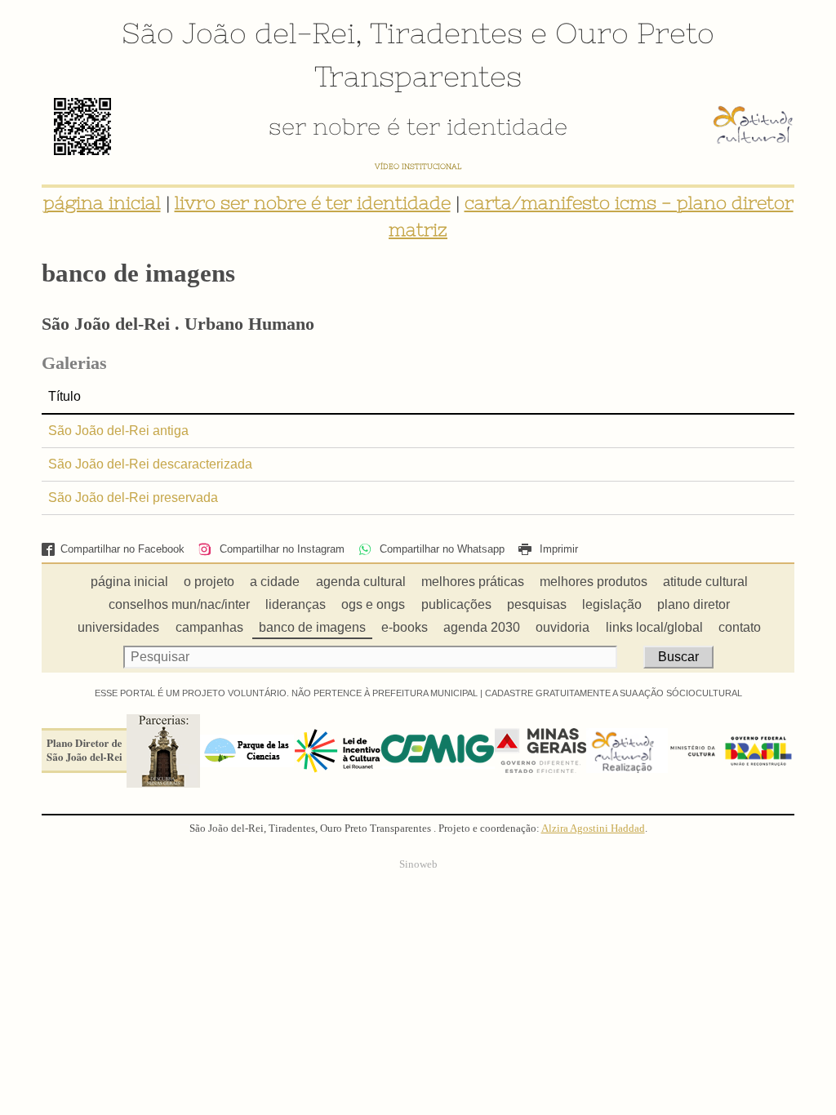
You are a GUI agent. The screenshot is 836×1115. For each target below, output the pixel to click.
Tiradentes (446, 32)
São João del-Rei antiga (118, 431)
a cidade (275, 582)
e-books (404, 627)
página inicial (102, 203)
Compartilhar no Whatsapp (440, 549)
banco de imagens (312, 627)
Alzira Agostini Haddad (593, 828)
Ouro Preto (634, 32)
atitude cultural (705, 582)
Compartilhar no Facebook (122, 549)
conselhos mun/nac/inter (179, 604)
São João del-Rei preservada (133, 497)
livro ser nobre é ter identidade (313, 203)
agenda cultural (361, 582)
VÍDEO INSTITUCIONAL (418, 166)
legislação (612, 604)
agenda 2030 (481, 627)
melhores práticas (472, 582)
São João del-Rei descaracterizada (150, 464)
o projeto (209, 582)
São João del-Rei (238, 32)
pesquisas (537, 604)
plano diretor (693, 604)
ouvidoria (562, 627)
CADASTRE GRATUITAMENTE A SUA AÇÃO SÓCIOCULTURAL (613, 693)
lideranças (295, 604)
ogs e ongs (373, 604)
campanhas (209, 627)
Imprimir (557, 549)
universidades (118, 627)
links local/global (654, 627)
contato (739, 627)
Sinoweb (418, 864)
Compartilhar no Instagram (280, 549)
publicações (456, 604)
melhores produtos (593, 582)
